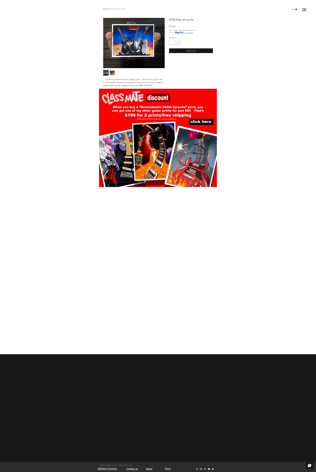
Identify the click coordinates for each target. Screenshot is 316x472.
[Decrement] (171, 42)
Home (106, 9)
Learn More (188, 33)
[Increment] (178, 42)
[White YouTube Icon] (209, 469)
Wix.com (129, 465)
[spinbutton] (175, 42)
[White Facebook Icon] (197, 469)
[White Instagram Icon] (201, 469)
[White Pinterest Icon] (205, 469)
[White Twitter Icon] (213, 469)
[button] (294, 9)
